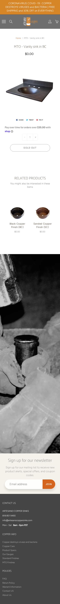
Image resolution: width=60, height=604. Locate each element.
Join (49, 484)
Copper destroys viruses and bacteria (19, 542)
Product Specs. (9, 550)
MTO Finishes (8, 562)
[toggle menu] (4, 21)
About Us (6, 595)
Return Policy (8, 582)
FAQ (4, 578)
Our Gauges (7, 554)
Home (18, 38)
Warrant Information (11, 587)
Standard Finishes (10, 558)
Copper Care (8, 546)
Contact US (8, 591)
